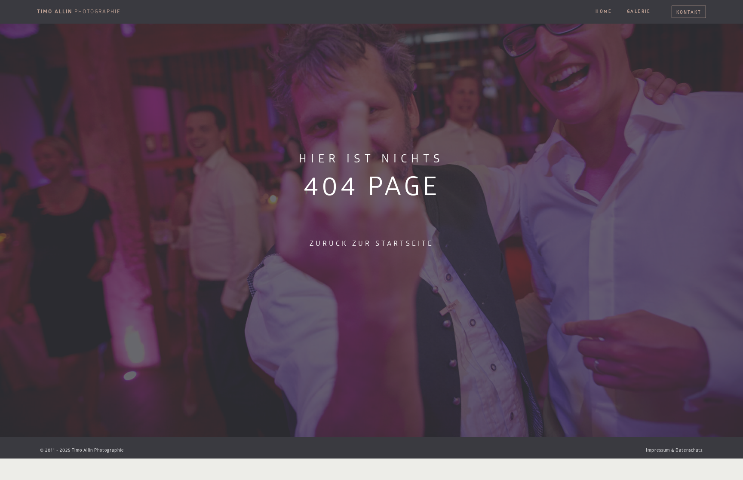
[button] (82, 450)
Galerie (639, 11)
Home (604, 11)
